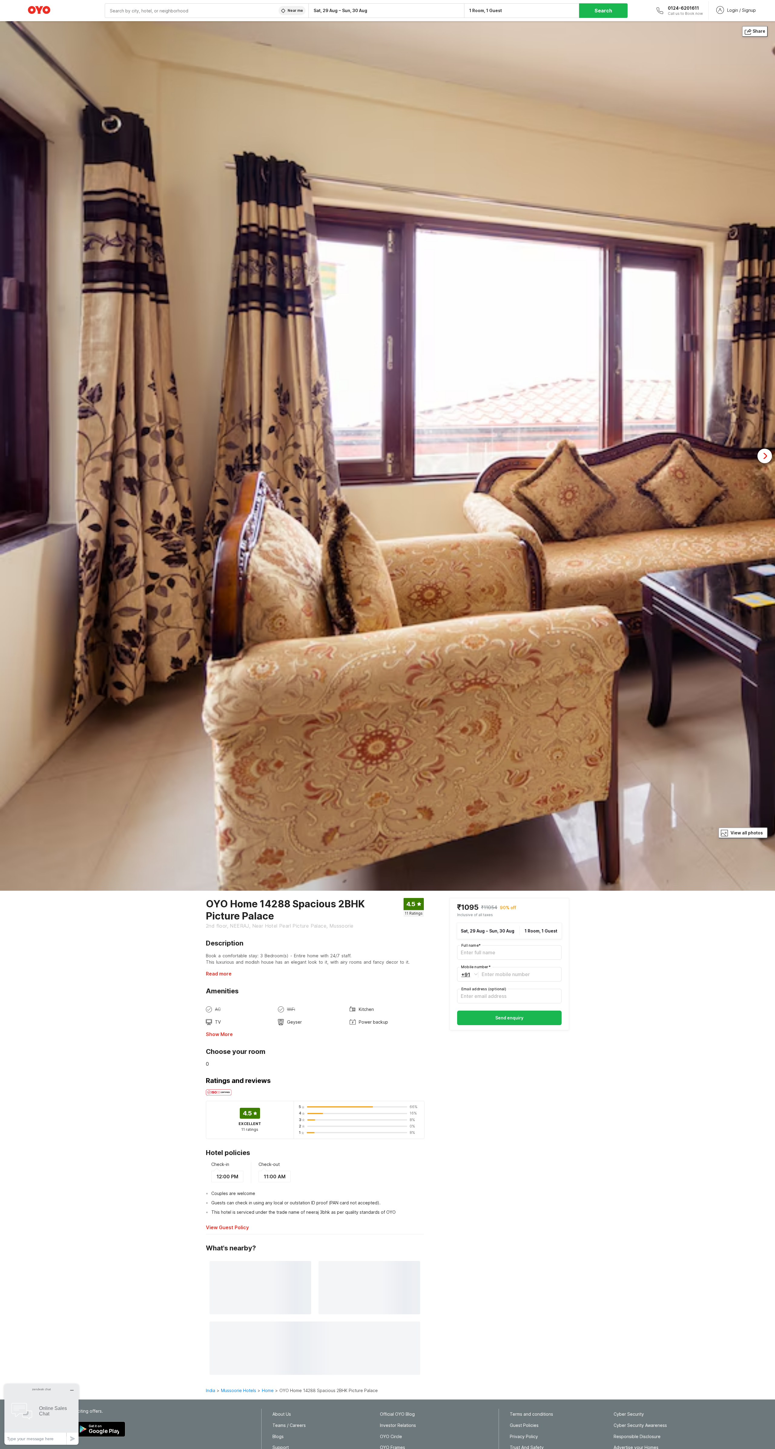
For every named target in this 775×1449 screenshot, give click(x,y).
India (210, 1390)
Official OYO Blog (397, 1414)
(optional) (483, 988)
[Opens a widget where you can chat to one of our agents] (41, 1414)
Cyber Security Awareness (640, 1425)
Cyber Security (629, 1414)
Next (764, 456)
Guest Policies (524, 1425)
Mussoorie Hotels (238, 1390)
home (268, 1390)
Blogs (278, 1436)
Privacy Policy (524, 1436)
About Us (281, 1414)
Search (603, 11)
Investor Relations (398, 1425)
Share (759, 31)
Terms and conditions (531, 1414)
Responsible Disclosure (637, 1436)
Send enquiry (509, 1017)
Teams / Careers (289, 1425)
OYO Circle (391, 1436)
